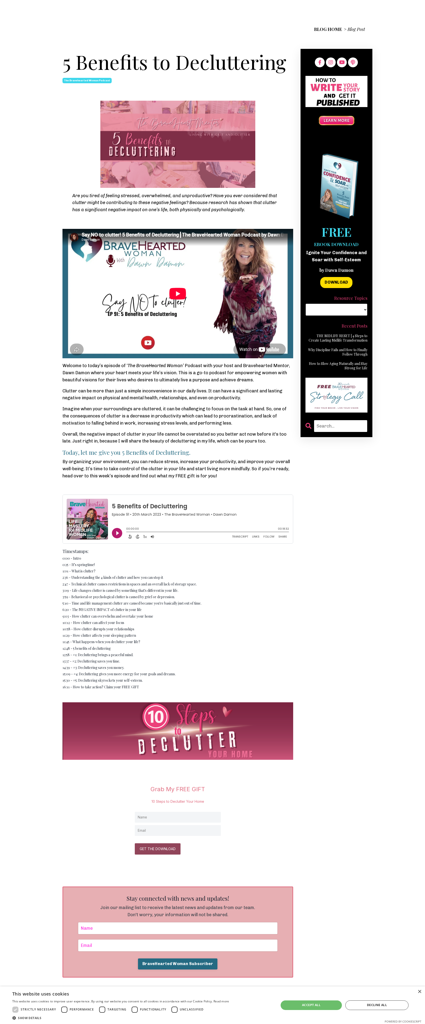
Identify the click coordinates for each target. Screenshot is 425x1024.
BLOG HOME (328, 29)
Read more (221, 1001)
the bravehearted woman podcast (87, 80)
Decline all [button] (377, 1005)
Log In (358, 10)
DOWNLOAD (336, 282)
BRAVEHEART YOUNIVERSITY (198, 10)
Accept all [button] (311, 1005)
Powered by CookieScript (403, 1021)
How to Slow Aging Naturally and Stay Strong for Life (338, 365)
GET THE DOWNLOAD (158, 849)
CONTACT (336, 10)
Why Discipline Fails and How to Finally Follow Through (337, 352)
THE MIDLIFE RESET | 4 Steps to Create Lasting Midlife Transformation (338, 338)
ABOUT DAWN (306, 10)
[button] (120, 1017)
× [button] (419, 992)
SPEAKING (245, 10)
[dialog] (212, 1005)
